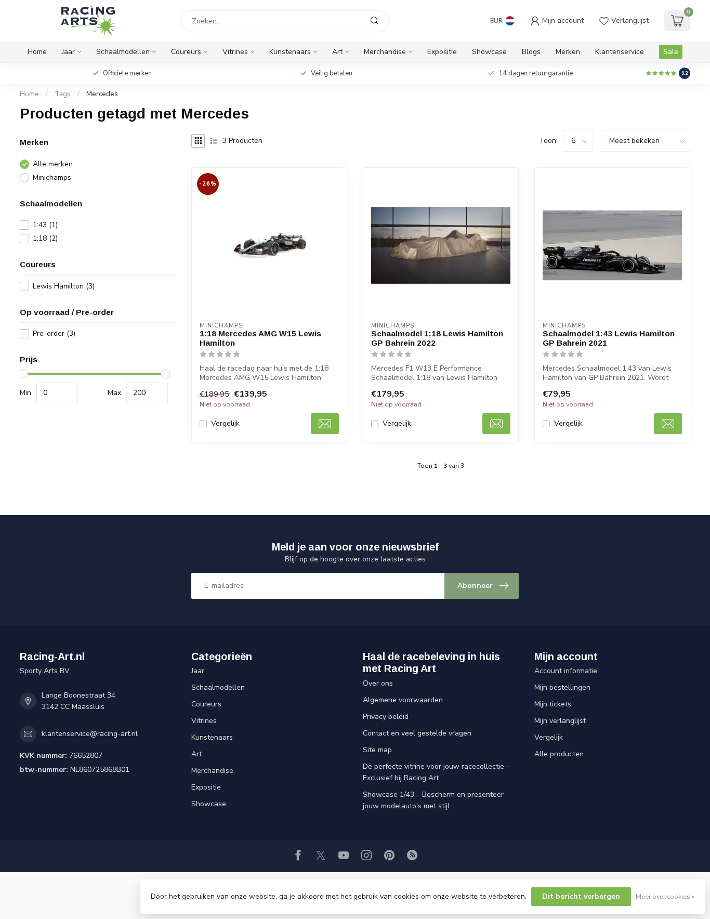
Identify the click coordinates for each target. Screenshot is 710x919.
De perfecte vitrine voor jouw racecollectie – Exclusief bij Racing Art (436, 772)
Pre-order (54, 333)
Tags (63, 94)
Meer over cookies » (665, 896)
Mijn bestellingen (562, 687)
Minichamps (52, 177)
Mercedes (102, 94)
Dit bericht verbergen (581, 896)
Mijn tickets (552, 704)
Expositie (442, 52)
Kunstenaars (290, 52)
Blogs (531, 52)
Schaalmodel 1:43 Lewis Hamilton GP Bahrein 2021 (609, 338)
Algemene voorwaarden (403, 700)
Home (37, 52)
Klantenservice (619, 52)
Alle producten (559, 754)
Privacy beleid (386, 716)
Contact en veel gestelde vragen (417, 733)
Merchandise (385, 52)
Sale (670, 52)
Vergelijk (225, 423)
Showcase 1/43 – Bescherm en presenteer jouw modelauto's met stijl (433, 800)
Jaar (68, 52)
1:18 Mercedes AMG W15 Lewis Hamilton (260, 338)
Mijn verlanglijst (560, 721)
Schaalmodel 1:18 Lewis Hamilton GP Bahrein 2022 (437, 338)
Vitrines (235, 52)
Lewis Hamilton (64, 286)
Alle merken (53, 164)
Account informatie (565, 671)
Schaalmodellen (123, 52)
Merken (568, 52)
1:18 (45, 238)
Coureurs (186, 52)
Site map (377, 750)
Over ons (378, 683)
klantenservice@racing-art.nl (90, 734)
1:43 (45, 225)
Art (337, 52)
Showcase (489, 52)
